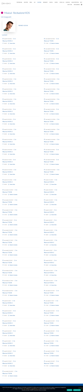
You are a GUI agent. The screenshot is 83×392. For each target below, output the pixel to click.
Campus (56, 2)
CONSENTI (69, 390)
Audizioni (68, 2)
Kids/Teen (26, 2)
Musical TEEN (48, 41)
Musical (51, 2)
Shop (81, 2)
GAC (35, 2)
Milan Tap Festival (75, 2)
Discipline (39, 2)
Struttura (69, 4)
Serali (31, 2)
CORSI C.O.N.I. (61, 2)
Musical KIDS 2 (8, 41)
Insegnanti (45, 2)
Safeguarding (77, 4)
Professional (19, 2)
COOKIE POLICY (77, 390)
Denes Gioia (23, 25)
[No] (81, 389)
